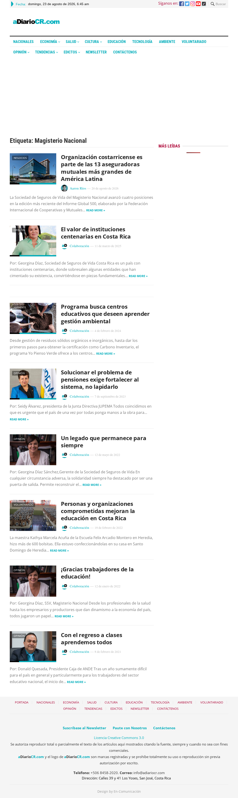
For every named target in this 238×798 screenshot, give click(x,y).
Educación (117, 41)
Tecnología (142, 41)
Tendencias (45, 52)
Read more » (95, 210)
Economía (48, 41)
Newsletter (96, 52)
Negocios (20, 158)
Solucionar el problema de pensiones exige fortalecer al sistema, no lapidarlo (100, 379)
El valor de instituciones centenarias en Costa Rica (96, 232)
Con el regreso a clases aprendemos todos (91, 638)
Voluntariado (194, 41)
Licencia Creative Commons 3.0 (119, 737)
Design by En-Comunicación (119, 791)
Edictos (70, 52)
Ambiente (167, 41)
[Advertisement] (119, 92)
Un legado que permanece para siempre (103, 441)
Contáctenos (125, 52)
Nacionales (23, 41)
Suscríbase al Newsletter (84, 728)
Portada (21, 702)
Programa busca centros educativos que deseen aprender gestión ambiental (105, 314)
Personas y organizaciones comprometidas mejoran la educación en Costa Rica (98, 511)
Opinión (19, 52)
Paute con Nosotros (130, 728)
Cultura (92, 41)
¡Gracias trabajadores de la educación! (97, 572)
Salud (71, 41)
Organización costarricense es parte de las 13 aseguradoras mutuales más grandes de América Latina (101, 168)
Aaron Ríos (78, 188)
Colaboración (79, 245)
